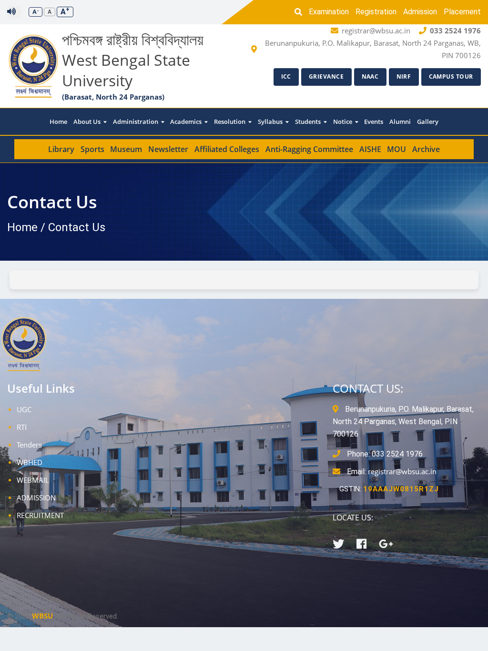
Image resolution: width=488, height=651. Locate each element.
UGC (24, 409)
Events (373, 121)
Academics (186, 121)
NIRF (403, 76)
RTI (22, 427)
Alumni (400, 121)
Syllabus (271, 121)
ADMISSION (36, 497)
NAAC (370, 76)
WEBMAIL (33, 480)
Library (61, 149)
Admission (420, 11)
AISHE (370, 149)
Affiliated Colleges (226, 149)
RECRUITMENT (40, 515)
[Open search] (301, 12)
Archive (426, 149)
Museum (126, 149)
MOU (396, 149)
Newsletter (168, 149)
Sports (92, 149)
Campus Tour (451, 76)
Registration (376, 11)
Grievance (326, 76)
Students (308, 121)
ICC (286, 76)
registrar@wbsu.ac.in (402, 471)
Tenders (29, 444)
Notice (343, 121)
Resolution (230, 121)
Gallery (427, 121)
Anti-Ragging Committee (309, 149)
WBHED (29, 462)
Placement (462, 11)
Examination (329, 11)
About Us (87, 121)
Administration (136, 121)
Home (58, 121)
